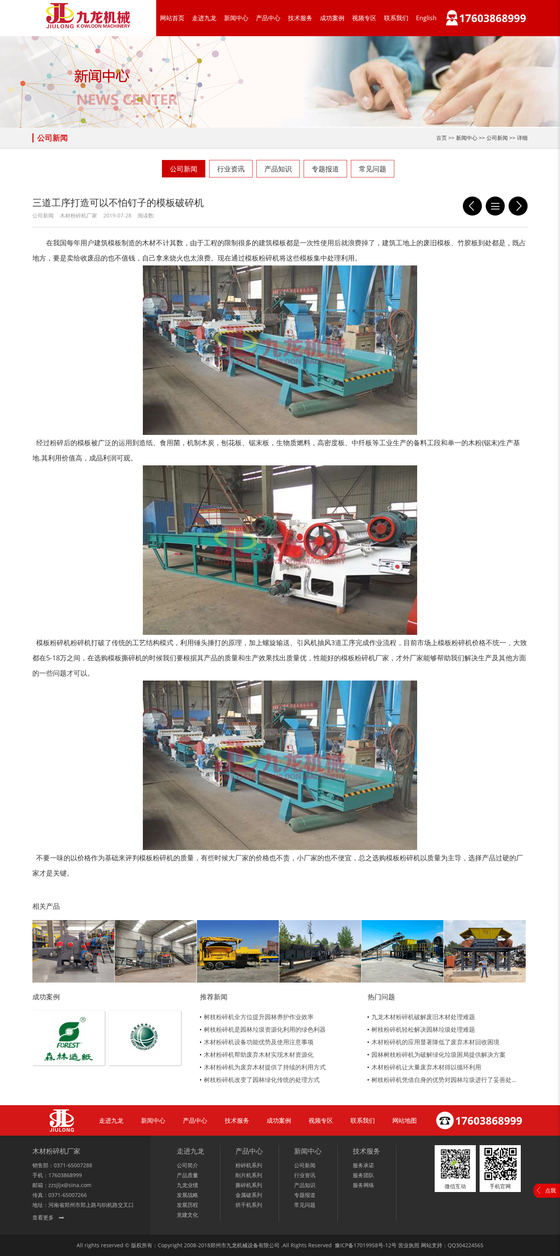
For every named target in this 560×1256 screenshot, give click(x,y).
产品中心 (268, 18)
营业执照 (408, 1245)
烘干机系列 (248, 1204)
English (426, 18)
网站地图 (404, 1120)
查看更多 (43, 1217)
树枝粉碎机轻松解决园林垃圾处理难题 (423, 1029)
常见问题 (372, 168)
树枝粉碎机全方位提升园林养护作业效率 (259, 1017)
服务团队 (363, 1175)
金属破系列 (248, 1194)
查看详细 (69, 1050)
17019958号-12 (372, 1245)
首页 (441, 137)
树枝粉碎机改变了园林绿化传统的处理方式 (262, 1079)
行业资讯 (231, 168)
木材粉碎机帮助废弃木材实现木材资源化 (259, 1054)
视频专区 (364, 18)
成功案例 (332, 18)
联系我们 (396, 18)
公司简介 (187, 1165)
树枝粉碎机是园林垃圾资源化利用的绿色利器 (265, 1029)
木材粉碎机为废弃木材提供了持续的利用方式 (265, 1067)
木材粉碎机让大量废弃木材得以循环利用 (426, 1067)
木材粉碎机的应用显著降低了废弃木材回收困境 (435, 1042)
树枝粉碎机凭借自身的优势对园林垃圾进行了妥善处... (443, 1079)
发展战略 (187, 1194)
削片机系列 (248, 1175)
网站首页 (172, 18)
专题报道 (325, 168)
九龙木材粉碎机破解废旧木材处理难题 (423, 1017)
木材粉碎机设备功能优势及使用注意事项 (259, 1042)
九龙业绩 (187, 1185)
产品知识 (278, 168)
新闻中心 (236, 18)
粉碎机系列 (248, 1165)
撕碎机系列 (248, 1185)
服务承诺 (363, 1165)
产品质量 (187, 1175)
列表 (495, 206)
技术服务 (300, 18)
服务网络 (363, 1185)
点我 (550, 1190)
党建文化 (187, 1214)
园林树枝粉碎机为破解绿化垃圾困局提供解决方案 (438, 1054)
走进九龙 (204, 18)
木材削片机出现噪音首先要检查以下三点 (472, 206)
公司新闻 (183, 168)
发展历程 (187, 1204)
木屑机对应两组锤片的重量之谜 (518, 206)
